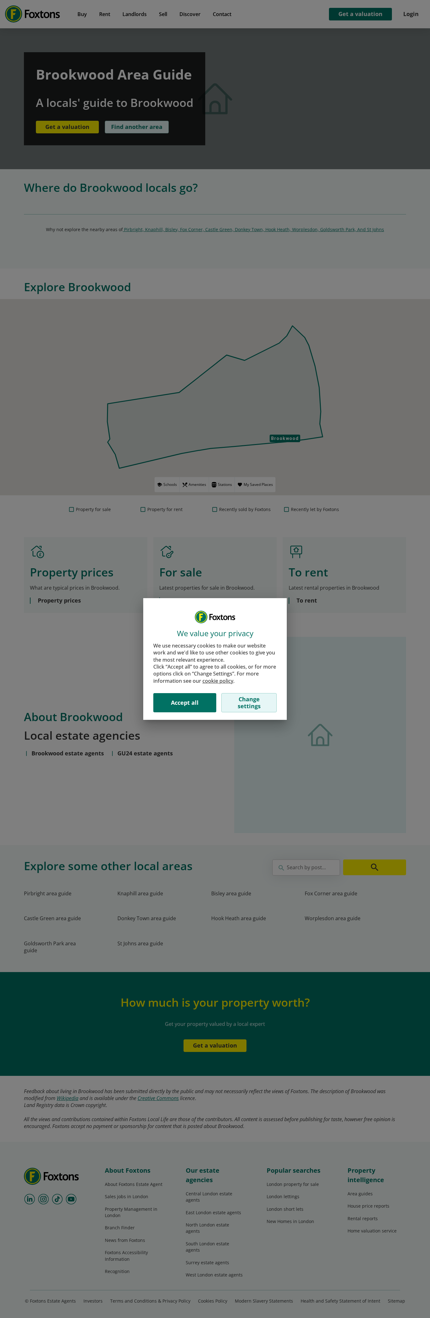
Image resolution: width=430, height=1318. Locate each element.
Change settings (249, 702)
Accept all (185, 702)
